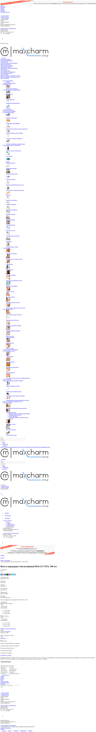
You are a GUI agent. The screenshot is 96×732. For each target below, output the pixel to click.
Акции (2, 677)
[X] (7, 574)
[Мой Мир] (5, 574)
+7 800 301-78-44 (5, 18)
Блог (2, 680)
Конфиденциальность (6, 728)
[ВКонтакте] (1, 574)
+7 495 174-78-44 (5, 15)
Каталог (2, 676)
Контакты (3, 683)
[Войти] (1, 492)
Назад (8, 521)
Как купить (3, 638)
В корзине (8, 631)
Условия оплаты (4, 681)
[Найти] (4, 441)
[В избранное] (2, 571)
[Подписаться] (2, 687)
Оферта (2, 729)
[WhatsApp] (11, 574)
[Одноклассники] (3, 574)
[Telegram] (15, 574)
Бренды (2, 678)
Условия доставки (5, 682)
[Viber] (9, 574)
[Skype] (13, 574)
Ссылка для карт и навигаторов (8, 28)
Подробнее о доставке (6, 655)
